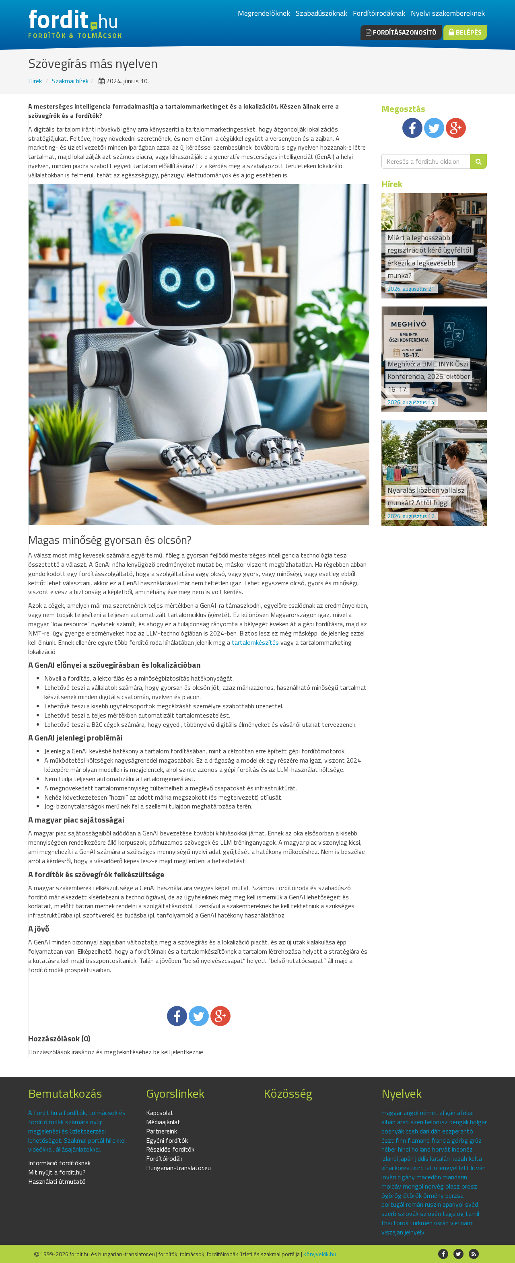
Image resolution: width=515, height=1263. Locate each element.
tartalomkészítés (255, 642)
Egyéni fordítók (167, 1140)
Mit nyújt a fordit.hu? (57, 1172)
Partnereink (161, 1131)
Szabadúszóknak (321, 13)
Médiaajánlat (163, 1122)
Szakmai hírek (70, 81)
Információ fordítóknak (59, 1163)
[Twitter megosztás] (199, 1016)
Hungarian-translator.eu (178, 1167)
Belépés (468, 32)
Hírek (35, 81)
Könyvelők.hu (319, 1254)
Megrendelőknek (264, 13)
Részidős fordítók (170, 1149)
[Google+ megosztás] (220, 1016)
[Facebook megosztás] (177, 1016)
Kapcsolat (159, 1112)
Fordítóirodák (164, 1158)
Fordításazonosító (404, 32)
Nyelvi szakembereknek (448, 13)
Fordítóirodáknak (379, 13)
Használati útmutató (57, 1181)
